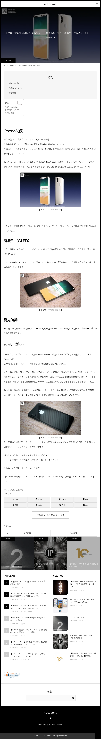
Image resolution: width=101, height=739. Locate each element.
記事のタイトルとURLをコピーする (50, 515)
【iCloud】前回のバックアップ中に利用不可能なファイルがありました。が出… (28, 631)
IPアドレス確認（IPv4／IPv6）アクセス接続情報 (83, 636)
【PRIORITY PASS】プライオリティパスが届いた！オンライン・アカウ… (28, 655)
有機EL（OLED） (16, 88)
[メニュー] (97, 4)
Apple (22, 624)
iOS (21, 587)
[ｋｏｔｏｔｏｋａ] (50, 4)
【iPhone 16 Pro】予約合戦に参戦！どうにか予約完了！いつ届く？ (83, 584)
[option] (17, 553)
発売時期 (12, 93)
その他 (8, 539)
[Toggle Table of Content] (18, 103)
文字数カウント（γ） (78, 617)
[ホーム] (4, 65)
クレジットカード (26, 611)
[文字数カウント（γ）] (60, 623)
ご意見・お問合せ (57, 724)
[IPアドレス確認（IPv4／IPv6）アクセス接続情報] (60, 641)
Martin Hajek (54, 209)
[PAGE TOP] (98, 736)
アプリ (22, 599)
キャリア (23, 648)
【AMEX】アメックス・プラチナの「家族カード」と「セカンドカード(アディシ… (28, 606)
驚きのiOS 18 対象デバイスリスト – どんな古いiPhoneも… (83, 600)
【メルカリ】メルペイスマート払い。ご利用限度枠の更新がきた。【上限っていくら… (28, 595)
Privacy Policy (43, 724)
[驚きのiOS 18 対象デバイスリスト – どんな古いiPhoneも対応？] (60, 605)
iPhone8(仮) (14, 83)
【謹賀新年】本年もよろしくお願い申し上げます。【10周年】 (83, 654)
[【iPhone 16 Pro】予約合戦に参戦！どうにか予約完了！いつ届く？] (60, 587)
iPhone (8, 60)
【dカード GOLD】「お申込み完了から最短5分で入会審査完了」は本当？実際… (28, 643)
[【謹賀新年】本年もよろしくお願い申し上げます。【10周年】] (60, 659)
